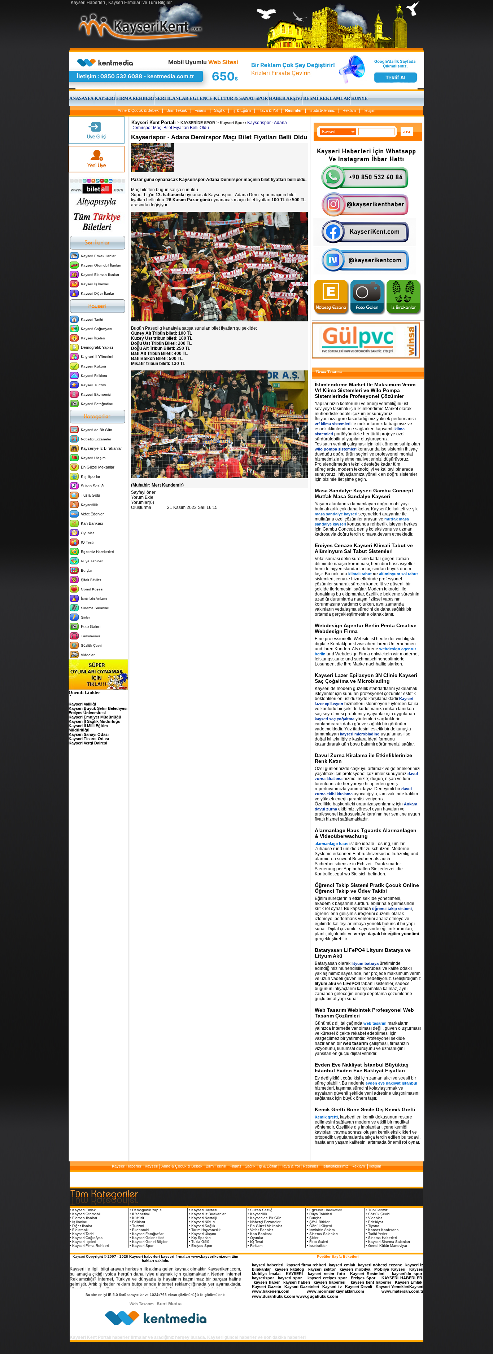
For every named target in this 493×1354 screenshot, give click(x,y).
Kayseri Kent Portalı (153, 122)
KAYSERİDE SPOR (197, 122)
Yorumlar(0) (142, 502)
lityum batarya (365, 963)
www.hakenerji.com (270, 1291)
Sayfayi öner (143, 492)
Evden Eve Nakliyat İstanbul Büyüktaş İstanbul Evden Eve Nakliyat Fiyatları (362, 1067)
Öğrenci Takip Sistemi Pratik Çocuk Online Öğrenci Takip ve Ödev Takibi (367, 888)
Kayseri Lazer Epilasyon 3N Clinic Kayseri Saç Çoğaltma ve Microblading (366, 678)
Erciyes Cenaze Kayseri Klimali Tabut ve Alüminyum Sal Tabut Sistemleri (364, 548)
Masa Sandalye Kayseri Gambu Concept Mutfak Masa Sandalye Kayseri (364, 493)
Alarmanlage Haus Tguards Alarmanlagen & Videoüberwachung (365, 833)
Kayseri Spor (232, 122)
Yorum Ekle (142, 497)
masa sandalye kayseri (336, 514)
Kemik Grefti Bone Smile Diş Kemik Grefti (365, 1109)
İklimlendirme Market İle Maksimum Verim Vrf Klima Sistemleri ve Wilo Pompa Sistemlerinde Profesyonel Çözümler (365, 390)
